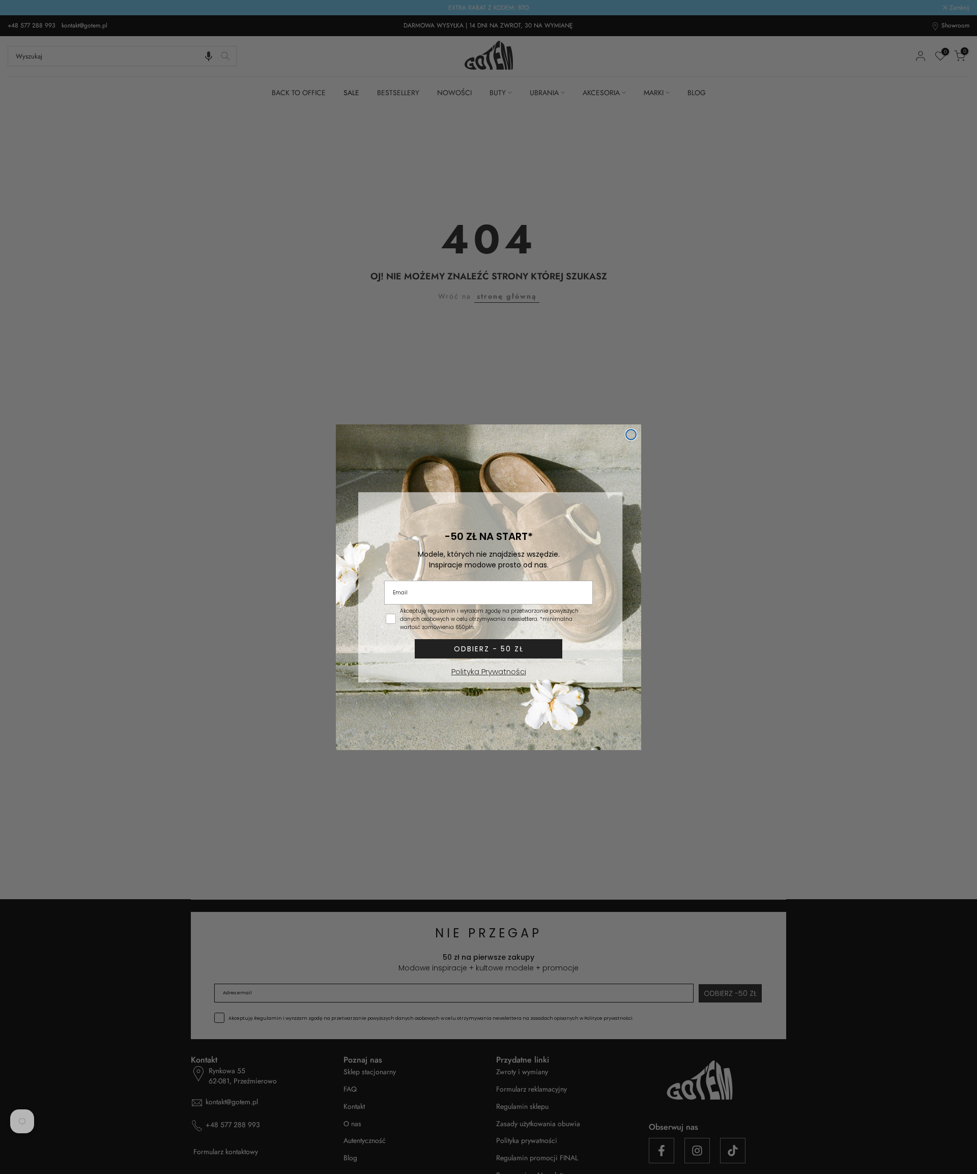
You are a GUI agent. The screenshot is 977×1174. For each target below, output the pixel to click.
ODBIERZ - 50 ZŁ (489, 649)
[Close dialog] (631, 434)
